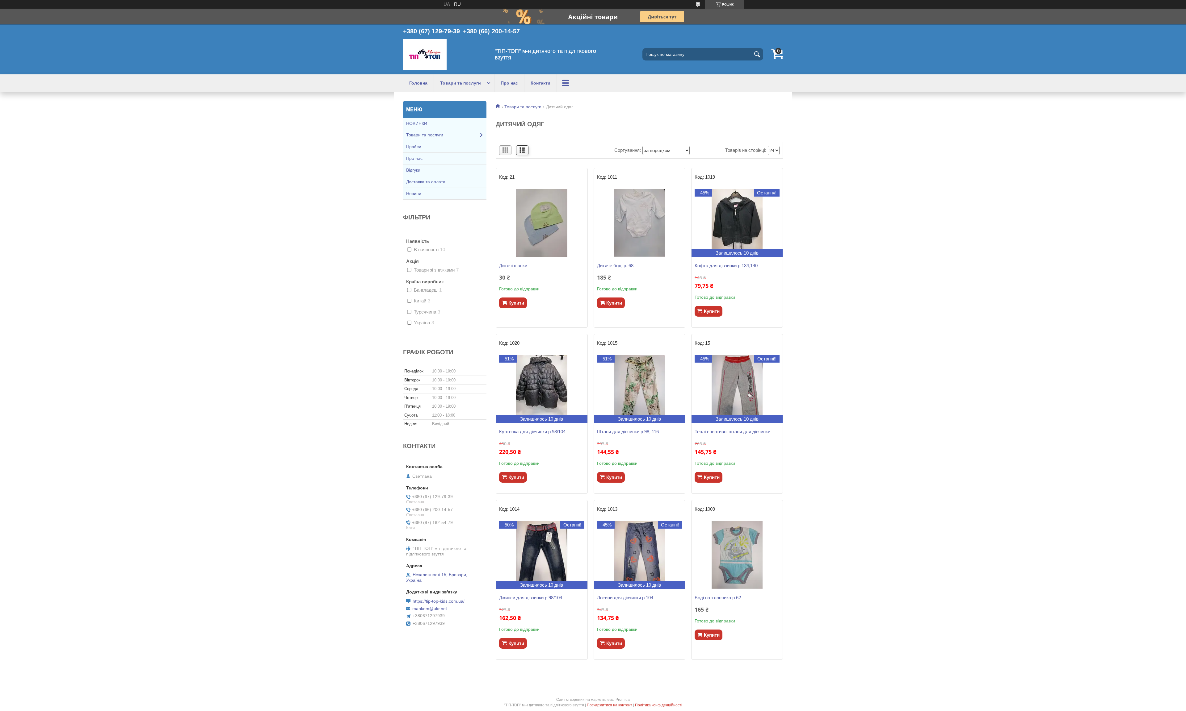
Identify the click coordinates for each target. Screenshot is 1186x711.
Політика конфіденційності (658, 705)
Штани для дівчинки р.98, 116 (628, 431)
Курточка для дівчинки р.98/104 (532, 431)
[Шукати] (757, 54)
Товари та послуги (460, 83)
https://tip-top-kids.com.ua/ (439, 601)
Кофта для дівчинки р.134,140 (726, 265)
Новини (413, 193)
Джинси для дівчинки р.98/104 (530, 597)
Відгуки (413, 170)
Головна (418, 83)
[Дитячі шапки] (541, 223)
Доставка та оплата (425, 181)
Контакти (540, 83)
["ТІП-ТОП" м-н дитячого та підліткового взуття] (425, 54)
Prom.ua (623, 699)
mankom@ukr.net (429, 608)
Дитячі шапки (513, 265)
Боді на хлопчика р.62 (718, 597)
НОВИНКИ (416, 123)
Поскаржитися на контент (609, 705)
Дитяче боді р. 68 (615, 265)
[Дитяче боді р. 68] (639, 223)
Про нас (509, 83)
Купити (516, 303)
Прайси (413, 146)
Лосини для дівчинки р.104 (625, 597)
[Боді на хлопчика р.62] (737, 555)
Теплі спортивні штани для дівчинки (732, 431)
